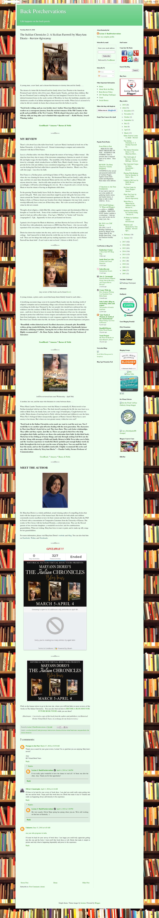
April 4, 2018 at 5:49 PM (65, 809)
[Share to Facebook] (64, 727)
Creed (101, 97)
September (128, 120)
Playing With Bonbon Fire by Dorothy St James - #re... (131, 175)
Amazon (53, 125)
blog (70, 535)
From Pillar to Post (105, 146)
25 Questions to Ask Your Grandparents (107, 188)
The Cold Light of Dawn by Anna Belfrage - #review (131, 159)
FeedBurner (111, 60)
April (126, 130)
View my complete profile (105, 37)
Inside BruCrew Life (106, 259)
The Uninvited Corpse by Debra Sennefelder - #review (131, 167)
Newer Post (24, 883)
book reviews (52, 730)
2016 (124, 245)
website (61, 535)
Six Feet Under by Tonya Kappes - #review (130, 189)
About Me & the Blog (106, 89)
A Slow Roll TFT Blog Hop (106, 253)
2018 (124, 108)
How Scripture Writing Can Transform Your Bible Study (106, 294)
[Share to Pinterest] (67, 727)
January (127, 238)
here (68, 292)
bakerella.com (104, 269)
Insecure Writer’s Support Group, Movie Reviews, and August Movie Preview (107, 281)
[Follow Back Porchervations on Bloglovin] (107, 111)
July (125, 123)
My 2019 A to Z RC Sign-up (105, 224)
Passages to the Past (33, 746)
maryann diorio (82, 730)
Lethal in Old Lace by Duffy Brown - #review (131, 182)
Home (55, 883)
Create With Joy (105, 290)
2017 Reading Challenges (107, 95)
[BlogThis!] (60, 727)
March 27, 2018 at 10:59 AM (49, 746)
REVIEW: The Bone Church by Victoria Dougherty (106, 167)
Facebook (26, 538)
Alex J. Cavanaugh (106, 276)
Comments (103, 76)
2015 (124, 248)
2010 (124, 264)
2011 (124, 261)
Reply (28, 761)
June (126, 126)
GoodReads (43, 125)
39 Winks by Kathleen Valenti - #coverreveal (131, 219)
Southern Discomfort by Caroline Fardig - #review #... (131, 212)
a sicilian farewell (31, 730)
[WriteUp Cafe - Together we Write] (129, 391)
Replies (30, 766)
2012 (124, 258)
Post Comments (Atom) (37, 887)
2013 (124, 254)
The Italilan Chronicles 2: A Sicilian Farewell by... (130, 144)
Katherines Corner (106, 250)
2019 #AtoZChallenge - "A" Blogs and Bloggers (107, 206)
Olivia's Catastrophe (33, 789)
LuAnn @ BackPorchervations (42, 770)
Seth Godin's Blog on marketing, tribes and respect (107, 303)
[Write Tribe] (129, 374)
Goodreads (44, 538)
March (126, 133)
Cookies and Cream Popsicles (105, 262)
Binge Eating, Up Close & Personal (106, 321)
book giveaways (42, 730)
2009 (124, 267)
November (128, 114)
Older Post (85, 883)
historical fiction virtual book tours (66, 730)
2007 (124, 273)
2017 (124, 242)
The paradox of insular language (106, 308)
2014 (124, 251)
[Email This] (58, 727)
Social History (103, 100)
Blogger (97, 903)
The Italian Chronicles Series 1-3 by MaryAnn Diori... (131, 152)
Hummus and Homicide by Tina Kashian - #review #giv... (130, 228)
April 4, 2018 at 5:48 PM (65, 770)
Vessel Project (104, 335)
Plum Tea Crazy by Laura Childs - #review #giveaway (131, 196)
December (127, 111)
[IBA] (129, 372)
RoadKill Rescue (105, 328)
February (127, 234)
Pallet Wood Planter (105, 330)
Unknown (29, 827)
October (127, 117)
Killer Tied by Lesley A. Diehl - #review (131, 137)
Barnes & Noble (65, 125)
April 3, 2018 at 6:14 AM (49, 789)
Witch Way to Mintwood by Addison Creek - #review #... (130, 204)
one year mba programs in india (36, 833)
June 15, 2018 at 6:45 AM (41, 827)
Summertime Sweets (105, 271)
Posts (102, 72)
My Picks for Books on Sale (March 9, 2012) (106, 338)
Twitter (33, 538)
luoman (83, 903)
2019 (124, 105)
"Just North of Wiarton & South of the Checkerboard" (106, 317)
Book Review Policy (106, 92)
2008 (124, 270)
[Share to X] (62, 727)
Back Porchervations (43, 11)
